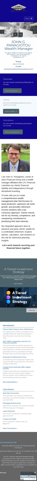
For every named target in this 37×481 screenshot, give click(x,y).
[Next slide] (35, 32)
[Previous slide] (2, 32)
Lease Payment (9, 411)
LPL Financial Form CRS (8, 442)
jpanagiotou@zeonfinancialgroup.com (18, 69)
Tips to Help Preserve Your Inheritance (18, 329)
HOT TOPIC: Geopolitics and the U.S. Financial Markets (17, 342)
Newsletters (8, 325)
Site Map (3, 473)
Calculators (8, 389)
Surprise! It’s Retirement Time (14, 357)
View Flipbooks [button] (11, 91)
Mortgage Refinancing (11, 403)
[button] (28, 18)
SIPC (20, 448)
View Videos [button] (10, 111)
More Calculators (10, 428)
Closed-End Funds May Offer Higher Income (17, 368)
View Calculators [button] (12, 132)
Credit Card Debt (9, 419)
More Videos (18, 283)
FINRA (17, 448)
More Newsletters (10, 382)
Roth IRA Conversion (11, 393)
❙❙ (20, 34)
